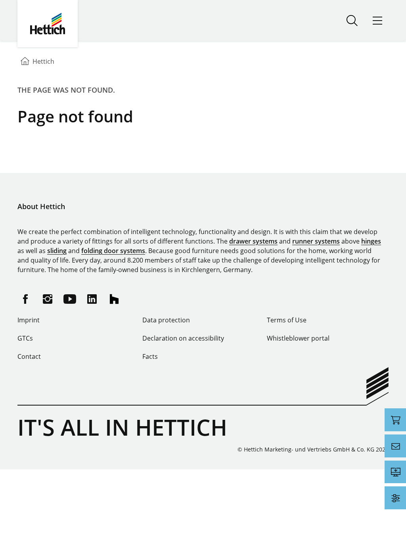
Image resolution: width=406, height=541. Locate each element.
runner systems (316, 241)
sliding (57, 250)
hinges (371, 241)
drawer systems (253, 241)
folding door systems (113, 250)
